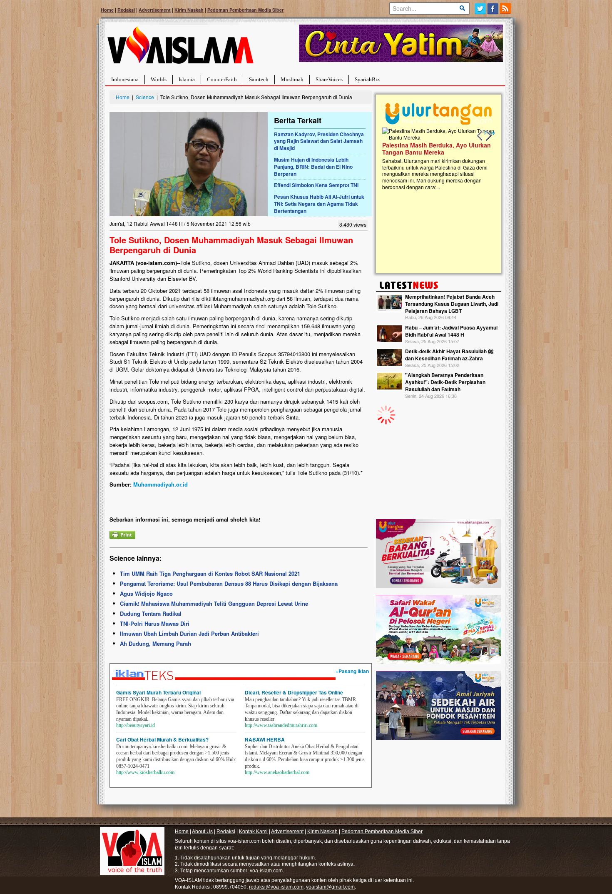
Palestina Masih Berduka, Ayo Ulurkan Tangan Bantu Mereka (436, 148)
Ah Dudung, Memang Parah (155, 643)
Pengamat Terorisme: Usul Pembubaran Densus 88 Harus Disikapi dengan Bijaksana (229, 583)
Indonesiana (125, 79)
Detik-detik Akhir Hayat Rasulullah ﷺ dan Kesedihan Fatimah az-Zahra (449, 354)
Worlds (159, 79)
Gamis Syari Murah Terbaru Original (158, 692)
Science (145, 96)
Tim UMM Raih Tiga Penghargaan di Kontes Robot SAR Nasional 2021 (210, 573)
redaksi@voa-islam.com (276, 887)
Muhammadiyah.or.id (160, 484)
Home (107, 10)
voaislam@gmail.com (330, 887)
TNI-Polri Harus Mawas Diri (154, 623)
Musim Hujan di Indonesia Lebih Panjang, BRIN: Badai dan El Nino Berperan (313, 166)
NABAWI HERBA (265, 739)
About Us (202, 831)
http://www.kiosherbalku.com (145, 772)
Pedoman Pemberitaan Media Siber (245, 10)
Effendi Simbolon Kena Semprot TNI (316, 185)
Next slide (488, 136)
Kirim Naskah (189, 10)
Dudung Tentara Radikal (151, 613)
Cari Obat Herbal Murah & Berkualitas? (162, 739)
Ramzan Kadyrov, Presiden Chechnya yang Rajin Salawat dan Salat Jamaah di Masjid (319, 141)
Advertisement (155, 10)
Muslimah (292, 79)
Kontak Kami (253, 831)
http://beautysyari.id (135, 725)
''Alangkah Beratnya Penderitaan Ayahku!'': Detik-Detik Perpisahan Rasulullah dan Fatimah (445, 382)
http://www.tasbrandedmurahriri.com (281, 725)
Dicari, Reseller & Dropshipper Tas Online (294, 692)
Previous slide (480, 136)
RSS (506, 8)
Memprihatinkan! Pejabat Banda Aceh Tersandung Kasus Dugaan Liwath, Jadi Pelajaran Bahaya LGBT (451, 304)
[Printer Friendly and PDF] (122, 533)
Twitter (480, 8)
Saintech (259, 79)
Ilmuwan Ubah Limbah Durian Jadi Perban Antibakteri (189, 633)
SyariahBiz (367, 79)
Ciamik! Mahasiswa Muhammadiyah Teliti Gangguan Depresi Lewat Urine (214, 603)
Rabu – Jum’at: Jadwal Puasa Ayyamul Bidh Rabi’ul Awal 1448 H (451, 331)
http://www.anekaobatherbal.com (277, 772)
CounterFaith (222, 79)
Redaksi (126, 10)
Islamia (187, 79)
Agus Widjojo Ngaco (146, 593)
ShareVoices (329, 79)
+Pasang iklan (352, 671)
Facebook (493, 8)
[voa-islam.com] (180, 48)
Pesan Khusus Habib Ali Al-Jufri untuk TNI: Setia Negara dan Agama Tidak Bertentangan (319, 204)
